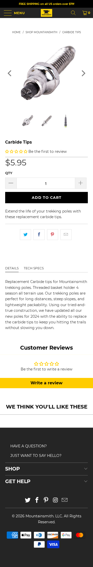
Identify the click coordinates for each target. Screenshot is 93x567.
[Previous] (10, 73)
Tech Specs (34, 268)
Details (12, 268)
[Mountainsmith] (46, 13)
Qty (8, 173)
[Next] (83, 73)
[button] (16, 151)
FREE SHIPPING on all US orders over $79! (46, 4)
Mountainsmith (39, 516)
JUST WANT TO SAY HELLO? (35, 455)
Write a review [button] (46, 382)
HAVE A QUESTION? (28, 446)
